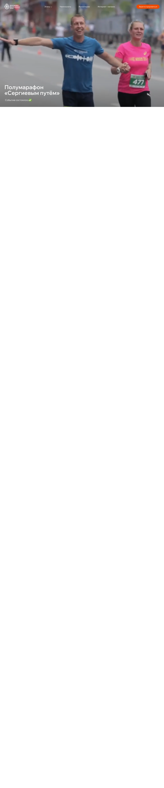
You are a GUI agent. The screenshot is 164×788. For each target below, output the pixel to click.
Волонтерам (84, 6)
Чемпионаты (65, 6)
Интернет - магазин (106, 6)
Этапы (47, 6)
